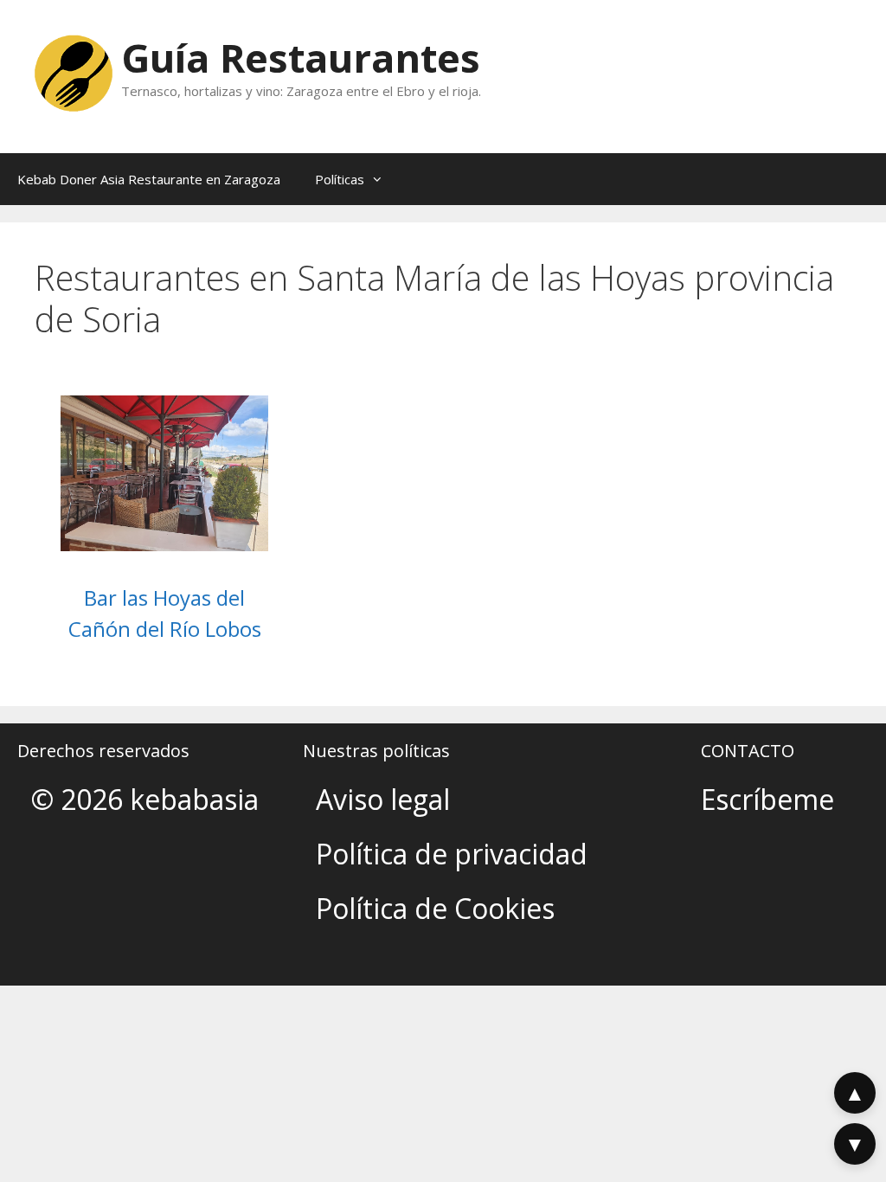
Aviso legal (383, 799)
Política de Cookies (435, 908)
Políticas (339, 179)
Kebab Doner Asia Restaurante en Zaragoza (148, 179)
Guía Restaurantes (300, 57)
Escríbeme (767, 799)
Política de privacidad (451, 853)
